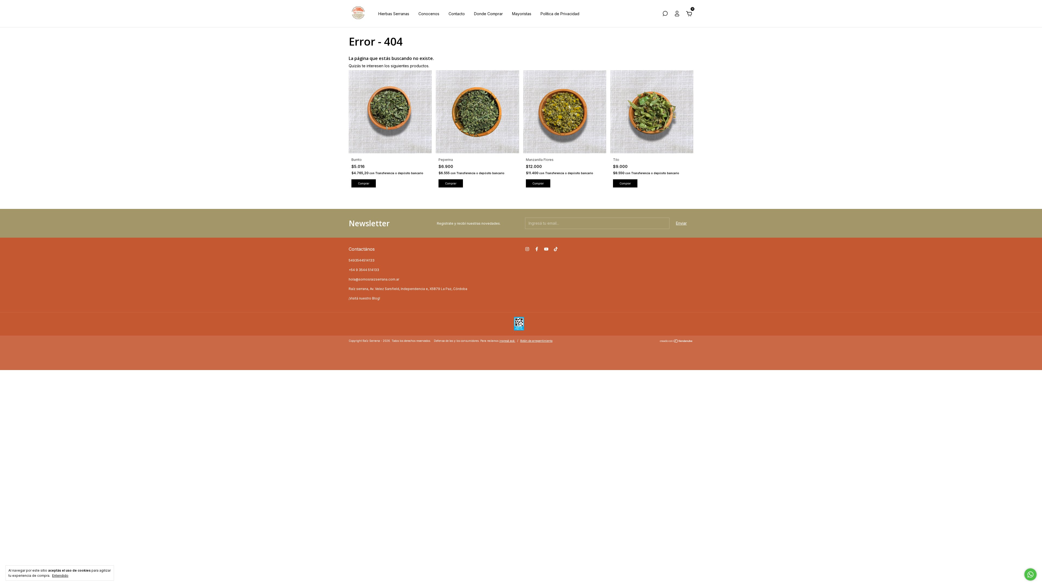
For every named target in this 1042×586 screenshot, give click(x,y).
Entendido (60, 576)
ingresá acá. (507, 340)
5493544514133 (361, 260)
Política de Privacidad (560, 13)
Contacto (457, 13)
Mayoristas (521, 13)
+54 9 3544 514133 (364, 270)
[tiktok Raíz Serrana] (556, 249)
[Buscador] (665, 14)
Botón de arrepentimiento (536, 340)
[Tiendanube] (676, 341)
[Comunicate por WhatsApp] (1030, 574)
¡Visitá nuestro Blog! (364, 298)
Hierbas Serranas (393, 13)
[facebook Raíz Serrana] (537, 249)
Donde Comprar (488, 13)
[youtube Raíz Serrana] (546, 249)
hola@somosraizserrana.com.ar (374, 279)
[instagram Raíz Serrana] (527, 249)
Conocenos (428, 13)
